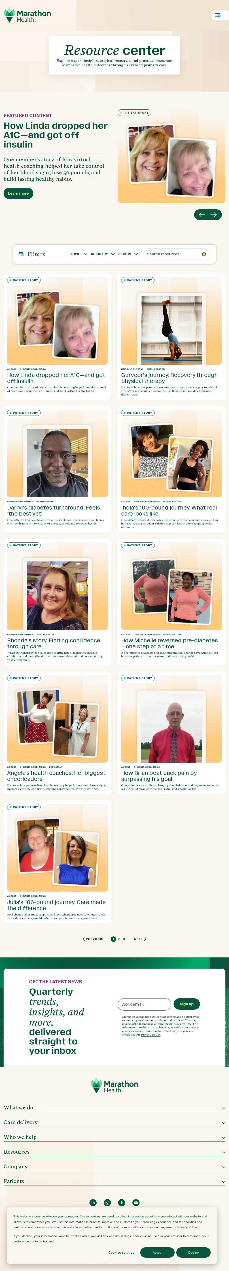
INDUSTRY (99, 254)
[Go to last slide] (201, 214)
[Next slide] (215, 214)
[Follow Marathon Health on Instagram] (107, 1202)
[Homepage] (114, 1087)
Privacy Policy (150, 1034)
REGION (124, 254)
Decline (193, 1252)
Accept (157, 1252)
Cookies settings (121, 1252)
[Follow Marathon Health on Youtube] (136, 1202)
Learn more (18, 193)
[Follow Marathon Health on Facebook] (121, 1202)
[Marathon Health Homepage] (27, 15)
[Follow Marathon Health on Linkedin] (93, 1202)
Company (16, 1166)
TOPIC (75, 254)
